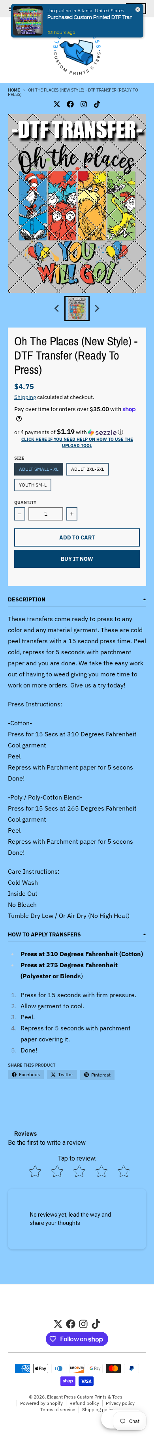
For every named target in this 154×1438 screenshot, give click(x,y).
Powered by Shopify (41, 1403)
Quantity (25, 502)
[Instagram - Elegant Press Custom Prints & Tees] (84, 104)
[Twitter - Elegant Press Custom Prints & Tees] (57, 104)
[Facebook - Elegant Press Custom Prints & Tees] (70, 104)
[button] (77, 432)
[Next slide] (96, 308)
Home (14, 90)
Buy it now (77, 558)
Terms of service (57, 1409)
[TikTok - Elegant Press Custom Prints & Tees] (97, 104)
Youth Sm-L (33, 485)
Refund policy (84, 1403)
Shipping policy (98, 1409)
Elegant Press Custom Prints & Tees (84, 1397)
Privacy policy (120, 1403)
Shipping (25, 397)
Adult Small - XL (38, 469)
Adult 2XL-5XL (87, 469)
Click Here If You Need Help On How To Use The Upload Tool (77, 442)
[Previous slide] (57, 308)
